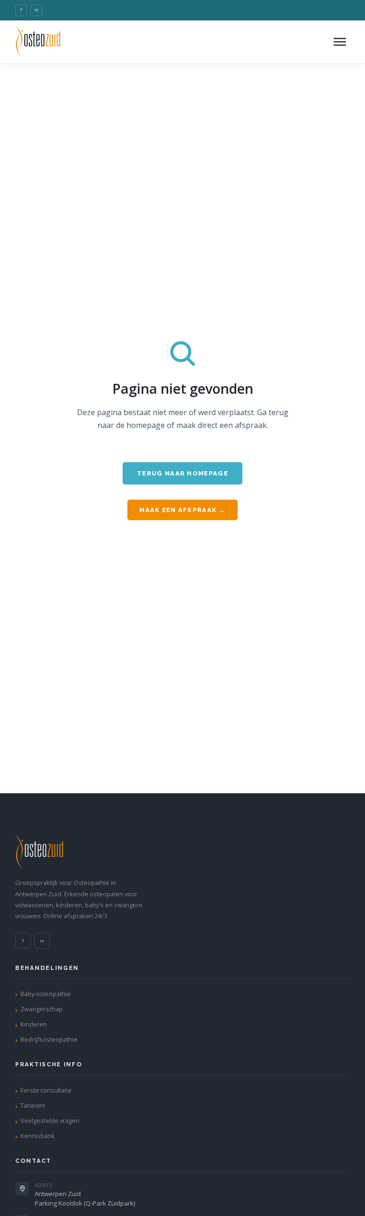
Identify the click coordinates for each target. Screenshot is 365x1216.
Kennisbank (37, 1135)
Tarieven (32, 1105)
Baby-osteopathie (45, 993)
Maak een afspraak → (182, 509)
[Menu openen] (340, 41)
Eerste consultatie (46, 1090)
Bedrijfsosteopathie (48, 1039)
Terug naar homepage (182, 473)
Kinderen (33, 1024)
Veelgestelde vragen (49, 1120)
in (36, 10)
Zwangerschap (41, 1009)
